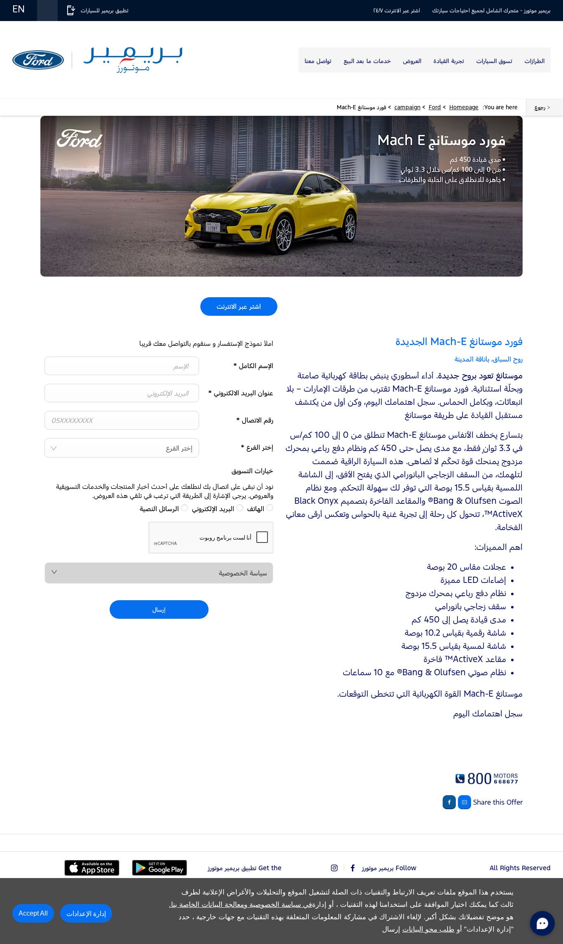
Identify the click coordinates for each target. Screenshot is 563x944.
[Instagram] (334, 868)
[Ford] (38, 60)
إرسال (158, 609)
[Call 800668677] (485, 785)
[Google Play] (159, 868)
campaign (407, 107)
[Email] (464, 802)
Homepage (464, 107)
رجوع (540, 107)
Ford (435, 107)
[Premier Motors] (132, 60)
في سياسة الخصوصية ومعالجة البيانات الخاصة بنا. (240, 905)
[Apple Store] (92, 868)
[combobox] (122, 448)
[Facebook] (353, 868)
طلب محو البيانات (428, 929)
